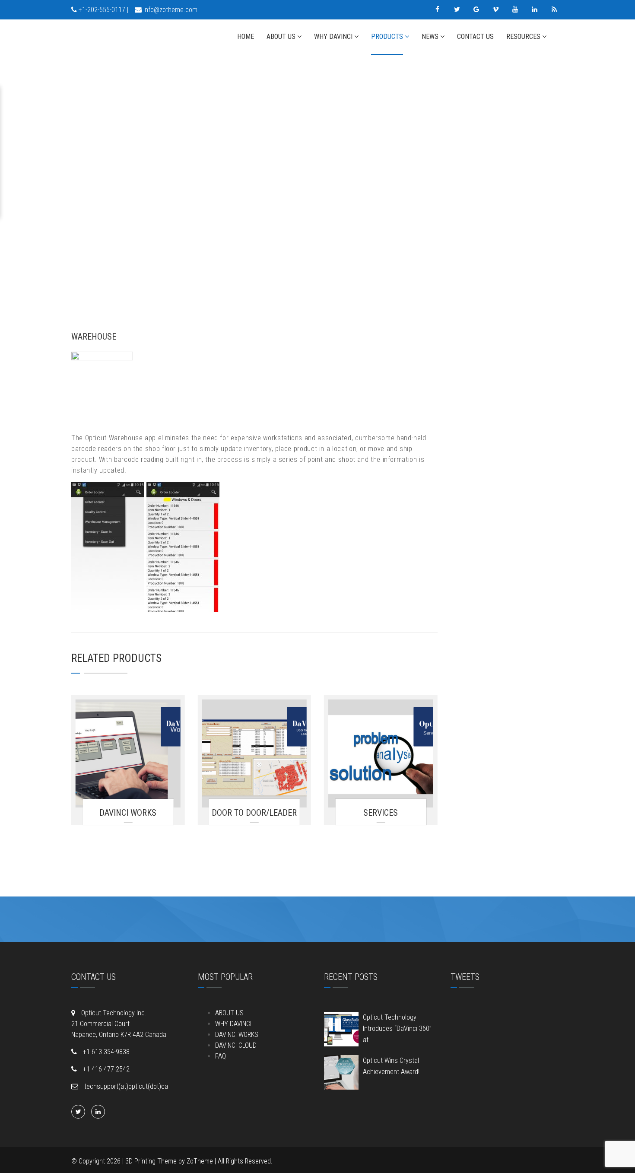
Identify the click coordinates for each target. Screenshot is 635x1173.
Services (380, 812)
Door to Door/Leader (254, 812)
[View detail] (128, 753)
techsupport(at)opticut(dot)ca (125, 1086)
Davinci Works (127, 812)
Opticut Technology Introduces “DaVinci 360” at (397, 1028)
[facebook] (437, 9)
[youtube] (515, 9)
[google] (476, 9)
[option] (254, 181)
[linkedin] (534, 9)
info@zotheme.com (170, 10)
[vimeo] (495, 9)
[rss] (554, 9)
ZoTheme (200, 1161)
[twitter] (457, 9)
